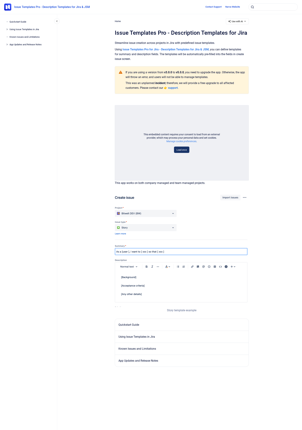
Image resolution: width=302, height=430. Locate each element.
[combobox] (273, 7)
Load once (181, 150)
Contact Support (213, 6)
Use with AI (237, 21)
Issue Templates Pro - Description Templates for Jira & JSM (52, 7)
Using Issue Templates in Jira (24, 29)
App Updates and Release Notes (26, 44)
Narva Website (232, 6)
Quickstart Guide (18, 21)
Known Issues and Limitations (25, 37)
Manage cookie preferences (181, 141)
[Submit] (252, 7)
